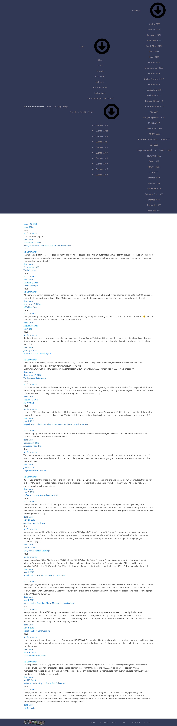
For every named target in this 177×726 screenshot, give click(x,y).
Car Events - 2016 (100, 169)
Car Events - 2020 (100, 147)
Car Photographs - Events (81, 112)
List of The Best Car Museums (36, 631)
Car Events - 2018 (100, 158)
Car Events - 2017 (100, 163)
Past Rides (100, 76)
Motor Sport (100, 93)
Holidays (135, 722)
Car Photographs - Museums (100, 98)
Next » (32, 708)
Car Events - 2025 (100, 125)
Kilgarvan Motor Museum (34, 470)
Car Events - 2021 (100, 141)
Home (48, 106)
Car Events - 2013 (100, 174)
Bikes (100, 60)
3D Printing (28, 402)
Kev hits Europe (30, 285)
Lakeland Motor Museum (34, 655)
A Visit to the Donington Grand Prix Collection (44, 683)
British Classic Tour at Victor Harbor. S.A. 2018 (44, 575)
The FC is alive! (29, 270)
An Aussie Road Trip (32, 446)
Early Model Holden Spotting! (36, 550)
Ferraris (100, 71)
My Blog (57, 106)
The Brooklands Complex (34, 378)
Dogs (65, 106)
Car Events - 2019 (100, 152)
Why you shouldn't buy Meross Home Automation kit (47, 245)
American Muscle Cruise (34, 523)
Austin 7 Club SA (100, 87)
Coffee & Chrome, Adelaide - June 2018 (40, 495)
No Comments (30, 233)
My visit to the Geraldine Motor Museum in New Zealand (48, 603)
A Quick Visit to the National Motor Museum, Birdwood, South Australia (55, 424)
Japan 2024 (28, 227)
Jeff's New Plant (30, 307)
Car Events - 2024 (100, 130)
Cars (82, 46)
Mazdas (100, 65)
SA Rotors (99, 82)
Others (147, 722)
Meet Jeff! (27, 329)
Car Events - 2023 (100, 136)
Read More (28, 239)
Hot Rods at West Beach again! (37, 353)
